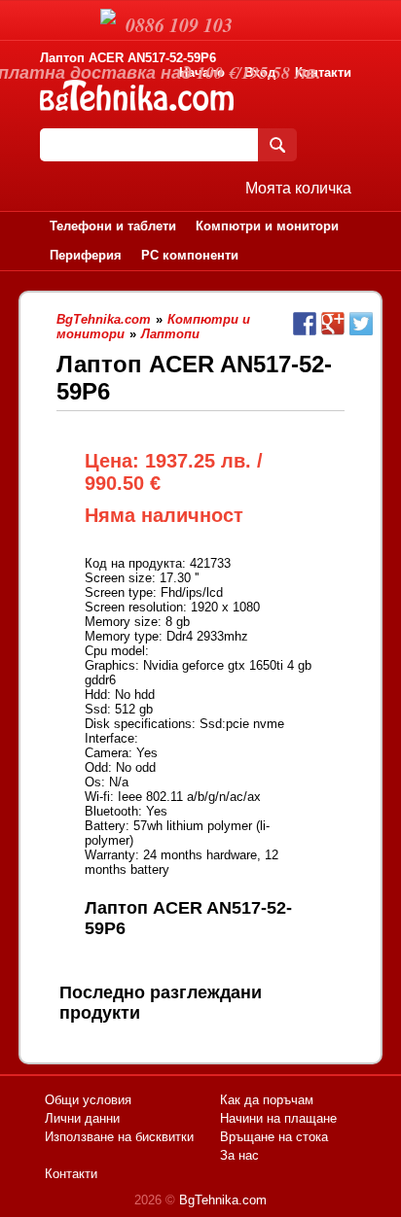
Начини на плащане (278, 1118)
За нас (239, 1155)
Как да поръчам (266, 1100)
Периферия (86, 255)
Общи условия (88, 1100)
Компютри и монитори (267, 226)
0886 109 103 (179, 24)
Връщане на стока (274, 1137)
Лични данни (82, 1118)
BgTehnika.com (223, 1200)
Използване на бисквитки (119, 1137)
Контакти (323, 72)
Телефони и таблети (113, 226)
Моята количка (298, 188)
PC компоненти (189, 255)
